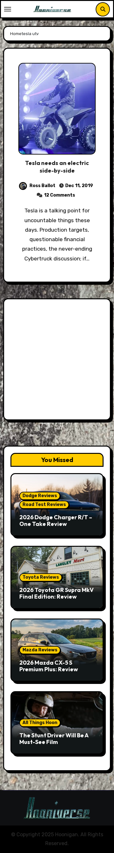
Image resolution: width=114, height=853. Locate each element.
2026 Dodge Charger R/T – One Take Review (55, 521)
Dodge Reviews (39, 495)
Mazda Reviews (39, 650)
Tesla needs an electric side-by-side (57, 166)
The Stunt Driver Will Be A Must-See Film (53, 739)
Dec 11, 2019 (78, 185)
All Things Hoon (39, 722)
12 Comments (59, 195)
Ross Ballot (42, 185)
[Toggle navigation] (7, 9)
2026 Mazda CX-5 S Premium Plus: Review (48, 666)
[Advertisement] (57, 361)
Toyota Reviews (40, 577)
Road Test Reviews (44, 504)
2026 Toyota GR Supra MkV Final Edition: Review (56, 593)
